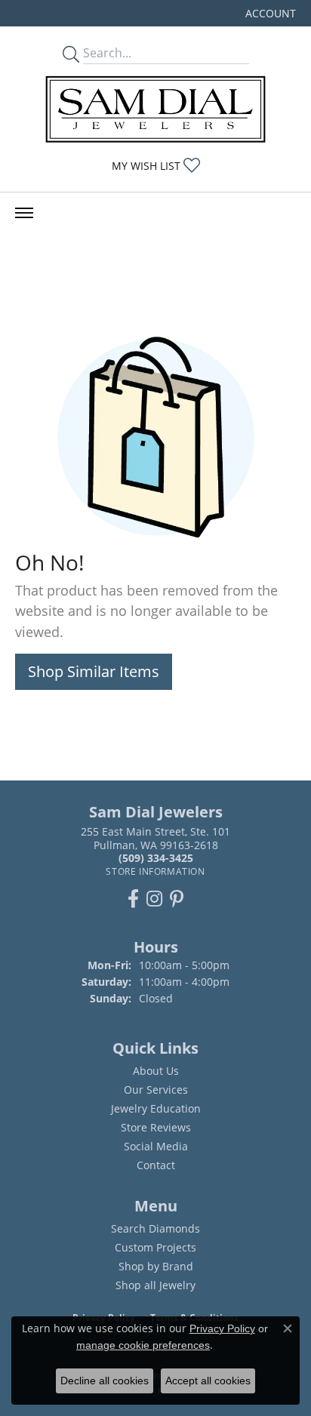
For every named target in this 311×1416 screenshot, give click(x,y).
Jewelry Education (156, 1108)
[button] (269, 13)
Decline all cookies (104, 1380)
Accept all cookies (208, 1380)
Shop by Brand (156, 1266)
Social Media (156, 1146)
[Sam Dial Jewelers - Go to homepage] (155, 109)
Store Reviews (156, 1127)
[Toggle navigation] (24, 212)
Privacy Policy (222, 1328)
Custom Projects (155, 1247)
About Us (156, 1071)
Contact (156, 1165)
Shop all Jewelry (155, 1285)
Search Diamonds (155, 1228)
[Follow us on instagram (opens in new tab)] (154, 899)
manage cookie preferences (143, 1345)
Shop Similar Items (93, 671)
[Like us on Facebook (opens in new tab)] (133, 899)
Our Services (156, 1089)
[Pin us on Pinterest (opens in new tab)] (176, 899)
